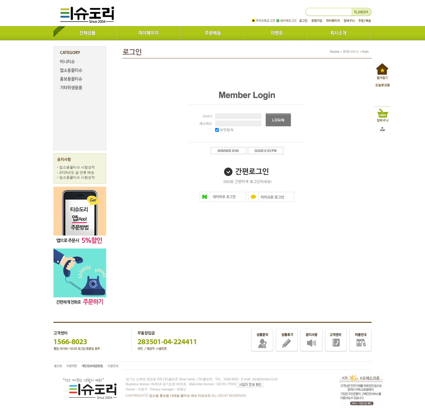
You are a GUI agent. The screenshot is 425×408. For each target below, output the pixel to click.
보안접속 (226, 130)
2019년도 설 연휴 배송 (76, 172)
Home (334, 52)
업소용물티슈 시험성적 (77, 167)
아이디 (207, 116)
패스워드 (205, 123)
